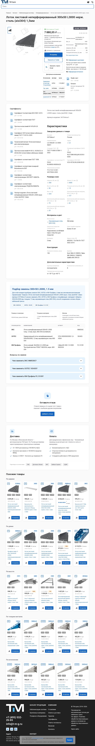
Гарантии (51, 716)
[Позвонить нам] (92, 2)
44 (70, 203)
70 (49, 203)
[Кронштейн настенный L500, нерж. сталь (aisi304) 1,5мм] (47, 679)
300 (50, 183)
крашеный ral (47, 97)
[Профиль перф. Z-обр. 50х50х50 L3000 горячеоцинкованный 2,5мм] (14, 547)
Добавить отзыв (47, 414)
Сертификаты (52, 719)
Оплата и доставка (54, 713)
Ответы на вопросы (54, 723)
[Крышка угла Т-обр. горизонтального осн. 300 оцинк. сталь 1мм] (81, 501)
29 (49, 210)
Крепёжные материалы (37, 713)
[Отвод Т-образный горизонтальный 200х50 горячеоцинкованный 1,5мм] (81, 592)
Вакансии (51, 726)
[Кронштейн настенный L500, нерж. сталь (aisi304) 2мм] (64, 679)
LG (70, 143)
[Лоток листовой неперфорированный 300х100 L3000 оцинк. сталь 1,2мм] (47, 501)
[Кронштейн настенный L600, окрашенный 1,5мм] (14, 636)
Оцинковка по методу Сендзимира (47, 83)
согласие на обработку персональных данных (79, 723)
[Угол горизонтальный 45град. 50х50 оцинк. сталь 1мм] (14, 592)
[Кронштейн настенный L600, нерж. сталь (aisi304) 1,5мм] (30, 636)
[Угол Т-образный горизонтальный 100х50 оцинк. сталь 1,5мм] (30, 592)
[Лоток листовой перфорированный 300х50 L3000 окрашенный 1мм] (81, 547)
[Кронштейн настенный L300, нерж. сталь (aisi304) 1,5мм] (47, 636)
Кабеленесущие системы (26, 13)
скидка (53, 47)
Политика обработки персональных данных (79, 719)
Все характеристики (72, 55)
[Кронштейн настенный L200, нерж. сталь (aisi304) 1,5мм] (64, 636)
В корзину (53, 55)
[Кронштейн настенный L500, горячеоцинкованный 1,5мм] (81, 636)
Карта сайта (75, 729)
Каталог (15, 13)
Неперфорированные (42, 13)
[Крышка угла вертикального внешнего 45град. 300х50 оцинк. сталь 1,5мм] (30, 501)
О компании (52, 709)
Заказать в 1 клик (53, 60)
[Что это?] (57, 148)
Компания (52, 705)
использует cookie (37, 738)
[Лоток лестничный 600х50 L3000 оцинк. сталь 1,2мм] (47, 592)
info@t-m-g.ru (14, 723)
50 (49, 188)
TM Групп (12, 2)
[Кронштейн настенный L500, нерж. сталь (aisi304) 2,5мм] (81, 679)
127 (70, 196)
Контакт (33, 734)
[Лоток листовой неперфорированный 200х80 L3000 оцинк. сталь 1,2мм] (30, 547)
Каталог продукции (38, 705)
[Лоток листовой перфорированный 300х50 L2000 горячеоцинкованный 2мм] (14, 501)
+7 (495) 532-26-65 (14, 719)
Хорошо (69, 740)
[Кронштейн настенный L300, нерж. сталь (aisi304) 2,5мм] (30, 679)
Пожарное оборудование (38, 716)
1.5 (70, 188)
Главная (8, 13)
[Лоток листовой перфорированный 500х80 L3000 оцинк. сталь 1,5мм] (47, 547)
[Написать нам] (88, 2)
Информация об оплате (75, 71)
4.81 (50, 194)
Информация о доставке (76, 60)
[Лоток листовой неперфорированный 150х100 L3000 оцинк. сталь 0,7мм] (64, 547)
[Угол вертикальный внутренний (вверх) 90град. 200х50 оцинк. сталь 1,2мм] (64, 592)
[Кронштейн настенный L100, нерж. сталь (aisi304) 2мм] (14, 679)
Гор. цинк (46, 88)
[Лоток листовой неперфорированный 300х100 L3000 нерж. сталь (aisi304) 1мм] (64, 501)
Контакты (51, 729)
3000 (70, 183)
